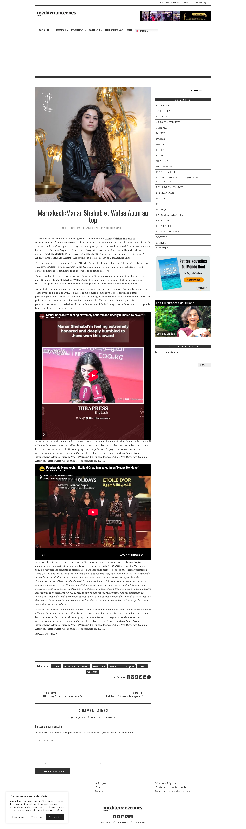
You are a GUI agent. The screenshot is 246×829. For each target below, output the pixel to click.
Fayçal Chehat (92, 228)
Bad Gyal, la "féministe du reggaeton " (124, 696)
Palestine (142, 666)
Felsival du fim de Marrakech (76, 666)
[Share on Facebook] (128, 677)
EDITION (161, 150)
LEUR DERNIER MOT (114, 30)
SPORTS (161, 243)
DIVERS (161, 144)
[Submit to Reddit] (145, 677)
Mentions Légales (201, 2)
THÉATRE (162, 248)
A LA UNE (162, 105)
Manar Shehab (99, 666)
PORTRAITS (94, 30)
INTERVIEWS (60, 30)
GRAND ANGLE (166, 161)
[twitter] (118, 816)
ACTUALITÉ (44, 30)
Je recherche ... (197, 90)
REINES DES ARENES (169, 232)
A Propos (164, 2)
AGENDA (161, 117)
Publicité (175, 2)
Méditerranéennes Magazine (122, 666)
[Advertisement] (123, 55)
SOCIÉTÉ (161, 237)
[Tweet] (132, 677)
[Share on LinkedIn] (149, 677)
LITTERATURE (165, 193)
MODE (160, 204)
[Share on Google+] (137, 677)
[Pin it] (141, 677)
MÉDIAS (161, 198)
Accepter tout (55, 817)
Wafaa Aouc (92, 671)
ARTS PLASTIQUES (168, 122)
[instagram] (127, 816)
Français (143, 31)
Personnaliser (18, 817)
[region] (37, 807)
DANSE (160, 133)
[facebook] (114, 816)
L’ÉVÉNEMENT (77, 30)
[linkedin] (122, 816)
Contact (186, 2)
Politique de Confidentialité (171, 787)
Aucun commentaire (113, 228)
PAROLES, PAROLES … (170, 215)
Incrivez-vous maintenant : (167, 352)
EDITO (129, 30)
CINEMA (161, 128)
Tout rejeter (36, 817)
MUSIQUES (163, 209)
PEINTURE (163, 220)
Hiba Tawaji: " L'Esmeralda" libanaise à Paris (63, 696)
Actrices (56, 666)
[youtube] (131, 816)
